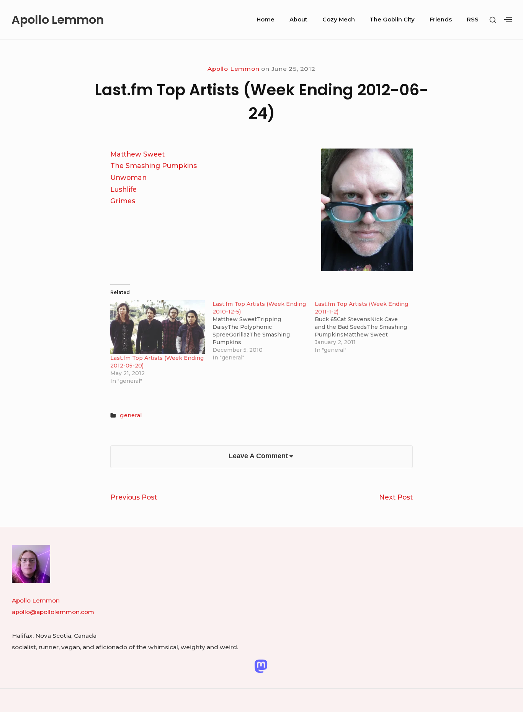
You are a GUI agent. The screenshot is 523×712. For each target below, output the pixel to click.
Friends (441, 19)
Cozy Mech (338, 19)
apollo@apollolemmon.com (53, 612)
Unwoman (128, 177)
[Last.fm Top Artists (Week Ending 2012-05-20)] (157, 327)
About (298, 19)
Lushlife (123, 189)
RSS (473, 19)
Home (266, 19)
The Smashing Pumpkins (153, 166)
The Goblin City (392, 19)
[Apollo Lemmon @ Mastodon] (261, 666)
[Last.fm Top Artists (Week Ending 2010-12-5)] (263, 330)
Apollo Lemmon (57, 19)
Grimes (122, 201)
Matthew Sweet (137, 154)
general (131, 415)
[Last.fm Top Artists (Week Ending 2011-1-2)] (366, 327)
